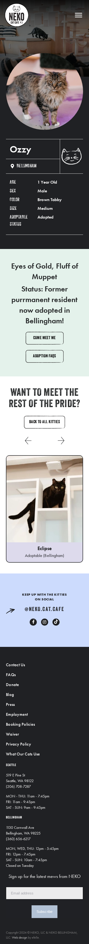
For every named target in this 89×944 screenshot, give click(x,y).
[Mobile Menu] (78, 15)
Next (61, 440)
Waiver (12, 734)
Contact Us (15, 664)
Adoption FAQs (44, 356)
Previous (28, 440)
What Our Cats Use (23, 754)
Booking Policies (20, 724)
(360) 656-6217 (18, 838)
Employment (17, 714)
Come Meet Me (44, 338)
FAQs (11, 674)
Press (10, 704)
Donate (12, 684)
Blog (10, 694)
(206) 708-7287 (18, 786)
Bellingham (27, 166)
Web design (19, 937)
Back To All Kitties (44, 422)
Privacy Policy (18, 744)
